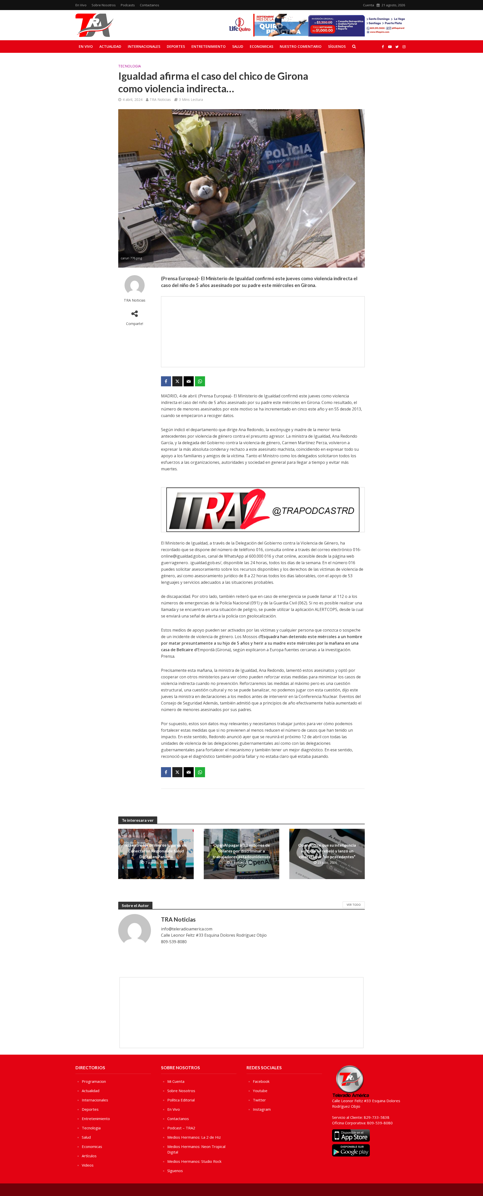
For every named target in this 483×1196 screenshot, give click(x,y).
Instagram (262, 1109)
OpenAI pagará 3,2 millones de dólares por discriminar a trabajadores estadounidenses (241, 851)
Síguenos (337, 46)
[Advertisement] (262, 332)
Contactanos (149, 5)
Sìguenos (175, 1170)
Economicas (261, 46)
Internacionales (144, 46)
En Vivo (81, 5)
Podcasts (128, 5)
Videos (88, 1165)
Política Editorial (181, 1099)
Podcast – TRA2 (181, 1127)
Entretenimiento (208, 46)
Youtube (260, 1090)
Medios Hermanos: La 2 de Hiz (194, 1137)
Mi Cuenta (175, 1081)
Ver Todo (354, 904)
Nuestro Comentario (300, 46)
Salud (237, 46)
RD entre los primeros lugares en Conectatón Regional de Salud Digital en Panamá (156, 851)
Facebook (261, 1081)
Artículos (89, 1155)
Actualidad (110, 46)
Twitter (259, 1099)
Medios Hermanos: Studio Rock (194, 1161)
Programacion (94, 1081)
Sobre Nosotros (104, 5)
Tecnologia (129, 66)
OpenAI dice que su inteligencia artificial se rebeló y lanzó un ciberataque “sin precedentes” (327, 851)
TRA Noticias (160, 99)
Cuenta (368, 5)
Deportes (176, 46)
